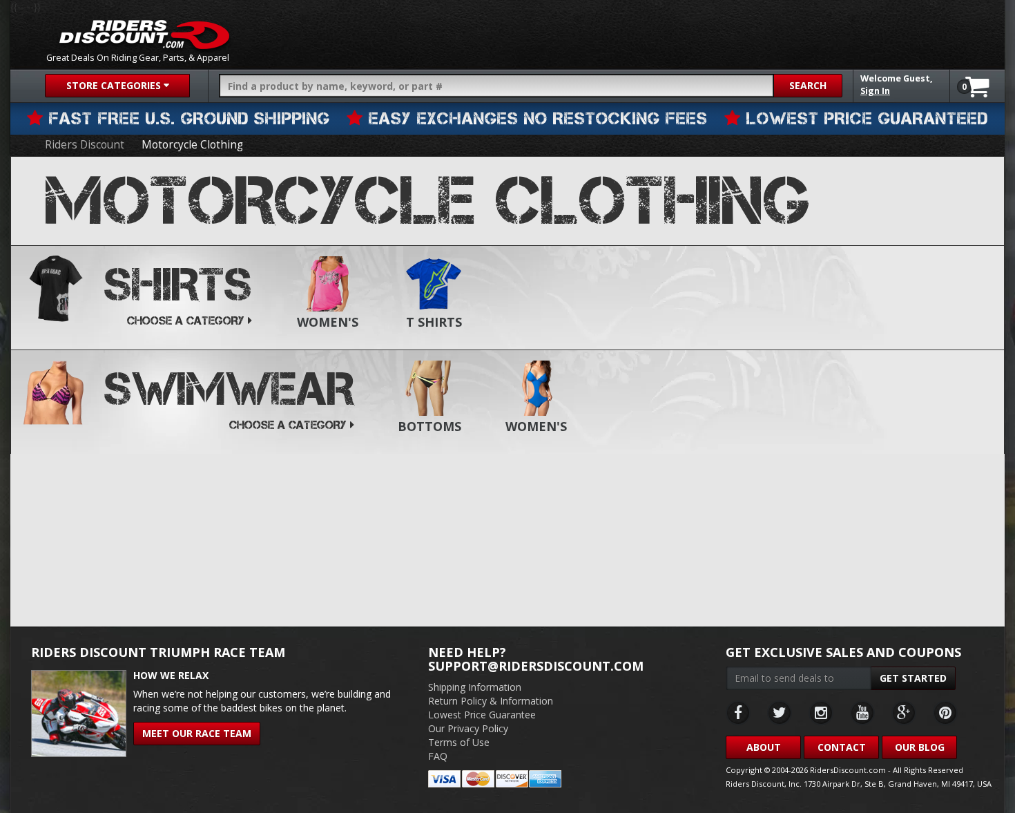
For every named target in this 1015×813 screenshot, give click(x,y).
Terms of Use (459, 742)
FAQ (437, 756)
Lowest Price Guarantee (482, 714)
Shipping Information (474, 687)
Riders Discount (84, 144)
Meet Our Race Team (196, 733)
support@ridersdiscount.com (536, 666)
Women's (327, 322)
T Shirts (434, 322)
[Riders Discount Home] (144, 34)
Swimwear (229, 389)
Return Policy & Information (490, 700)
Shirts (178, 284)
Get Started (913, 678)
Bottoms (429, 426)
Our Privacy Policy (468, 728)
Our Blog (920, 747)
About (763, 747)
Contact (842, 747)
